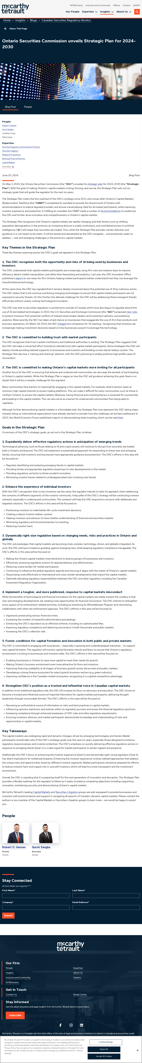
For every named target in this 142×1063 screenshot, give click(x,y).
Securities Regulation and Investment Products (21, 147)
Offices (116, 5)
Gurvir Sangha (8, 130)
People (28, 107)
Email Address (80, 902)
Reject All (104, 1049)
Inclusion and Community (98, 5)
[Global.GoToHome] (15, 9)
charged (61, 324)
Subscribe (15, 1015)
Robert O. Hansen (9, 126)
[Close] (138, 1050)
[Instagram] (71, 1025)
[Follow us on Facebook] (60, 1025)
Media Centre (80, 995)
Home (7, 20)
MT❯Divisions (76, 5)
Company (7, 902)
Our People (72, 11)
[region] (71, 1049)
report (19, 278)
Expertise (88, 11)
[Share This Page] (5, 28)
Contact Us (11, 995)
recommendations (111, 211)
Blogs (33, 20)
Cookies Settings (106, 1042)
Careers (126, 5)
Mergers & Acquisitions (11, 155)
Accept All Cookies (104, 1056)
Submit (8, 915)
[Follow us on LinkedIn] (81, 1025)
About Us (122, 11)
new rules (132, 312)
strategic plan (95, 184)
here (120, 418)
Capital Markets (8, 163)
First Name (8, 890)
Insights (105, 11)
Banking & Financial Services (13, 159)
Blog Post (10, 107)
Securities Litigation (10, 151)
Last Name (78, 890)
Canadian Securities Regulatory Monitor (66, 20)
